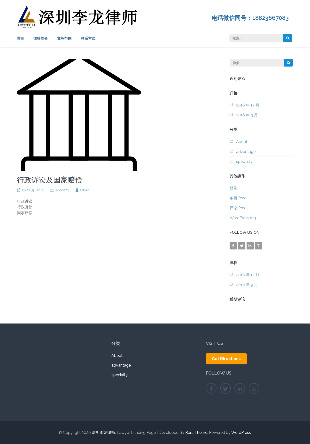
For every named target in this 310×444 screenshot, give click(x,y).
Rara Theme (196, 432)
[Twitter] (241, 245)
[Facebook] (233, 245)
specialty (62, 190)
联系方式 (88, 38)
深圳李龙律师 (103, 432)
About (241, 141)
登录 (233, 188)
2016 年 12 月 (247, 105)
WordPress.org (243, 218)
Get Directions (226, 358)
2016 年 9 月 (247, 115)
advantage (246, 151)
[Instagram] (258, 245)
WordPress (241, 432)
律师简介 (40, 38)
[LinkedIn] (250, 245)
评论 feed (238, 208)
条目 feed (238, 198)
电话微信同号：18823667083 (252, 18)
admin (85, 190)
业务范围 (64, 38)
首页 (20, 38)
